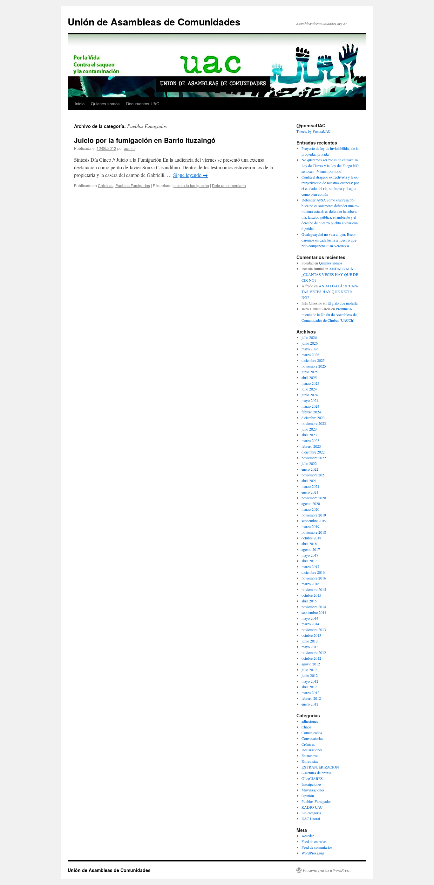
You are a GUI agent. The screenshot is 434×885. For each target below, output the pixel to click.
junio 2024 (310, 394)
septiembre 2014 (314, 612)
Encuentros (310, 755)
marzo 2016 (310, 583)
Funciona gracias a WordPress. (327, 870)
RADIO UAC (312, 807)
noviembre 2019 (314, 514)
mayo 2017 (310, 555)
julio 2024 (309, 388)
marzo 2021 (310, 486)
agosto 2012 (311, 663)
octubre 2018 (311, 537)
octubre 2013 (311, 635)
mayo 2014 (310, 618)
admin (129, 148)
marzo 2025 (310, 383)
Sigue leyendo (190, 175)
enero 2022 (310, 469)
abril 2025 (309, 377)
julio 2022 (309, 463)
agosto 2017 (311, 549)
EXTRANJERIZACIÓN (320, 766)
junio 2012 (310, 675)
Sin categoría (311, 812)
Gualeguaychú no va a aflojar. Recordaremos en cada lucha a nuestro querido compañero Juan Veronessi (329, 240)
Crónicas (105, 185)
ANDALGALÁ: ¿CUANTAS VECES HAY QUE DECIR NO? (330, 274)
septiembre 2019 (314, 520)
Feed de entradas (314, 841)
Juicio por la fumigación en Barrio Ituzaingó (144, 140)
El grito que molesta (342, 303)
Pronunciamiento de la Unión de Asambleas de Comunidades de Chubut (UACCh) (329, 314)
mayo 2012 (310, 681)
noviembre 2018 (314, 532)
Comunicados (312, 732)
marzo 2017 (310, 566)
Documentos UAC (142, 104)
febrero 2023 (311, 446)
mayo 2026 (310, 348)
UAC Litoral (311, 818)
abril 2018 (309, 543)
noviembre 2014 (314, 606)
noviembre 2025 (314, 366)
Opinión (308, 795)
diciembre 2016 (313, 572)
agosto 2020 (311, 503)
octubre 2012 (311, 658)
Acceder (308, 835)
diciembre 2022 (313, 451)
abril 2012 (309, 686)
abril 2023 (309, 434)
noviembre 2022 (314, 457)
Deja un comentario (229, 185)
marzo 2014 (310, 623)
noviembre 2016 (314, 577)
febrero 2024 (311, 411)
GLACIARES (312, 778)
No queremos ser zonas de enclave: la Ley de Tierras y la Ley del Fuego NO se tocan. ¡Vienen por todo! (330, 165)
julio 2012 (309, 669)
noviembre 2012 (314, 652)
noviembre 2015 (314, 589)
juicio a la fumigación (191, 185)
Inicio (80, 104)
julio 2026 (309, 337)
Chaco (306, 726)
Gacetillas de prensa (316, 772)
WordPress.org (313, 852)
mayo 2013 (310, 646)
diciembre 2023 (313, 417)
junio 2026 (310, 343)
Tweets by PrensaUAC (313, 131)
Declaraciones (312, 749)
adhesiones (310, 721)
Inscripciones (312, 784)
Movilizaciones (313, 789)
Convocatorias (312, 738)
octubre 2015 (311, 595)
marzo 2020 (310, 509)
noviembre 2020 (314, 497)
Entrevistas (310, 761)
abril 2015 (309, 600)
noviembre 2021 (314, 474)
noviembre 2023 (314, 423)
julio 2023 (309, 429)
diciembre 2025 (313, 360)
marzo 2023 (310, 440)
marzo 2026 (310, 354)
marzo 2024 (310, 406)
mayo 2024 (310, 400)
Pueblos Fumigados (132, 185)
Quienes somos (105, 104)
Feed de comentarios (317, 847)
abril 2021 (309, 480)
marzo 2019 (310, 526)
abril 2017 (309, 560)
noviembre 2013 (314, 629)
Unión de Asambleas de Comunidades (154, 21)
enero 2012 (310, 703)
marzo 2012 (310, 692)
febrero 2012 (311, 698)
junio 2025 (310, 371)
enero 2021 (310, 492)
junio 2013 (310, 640)
